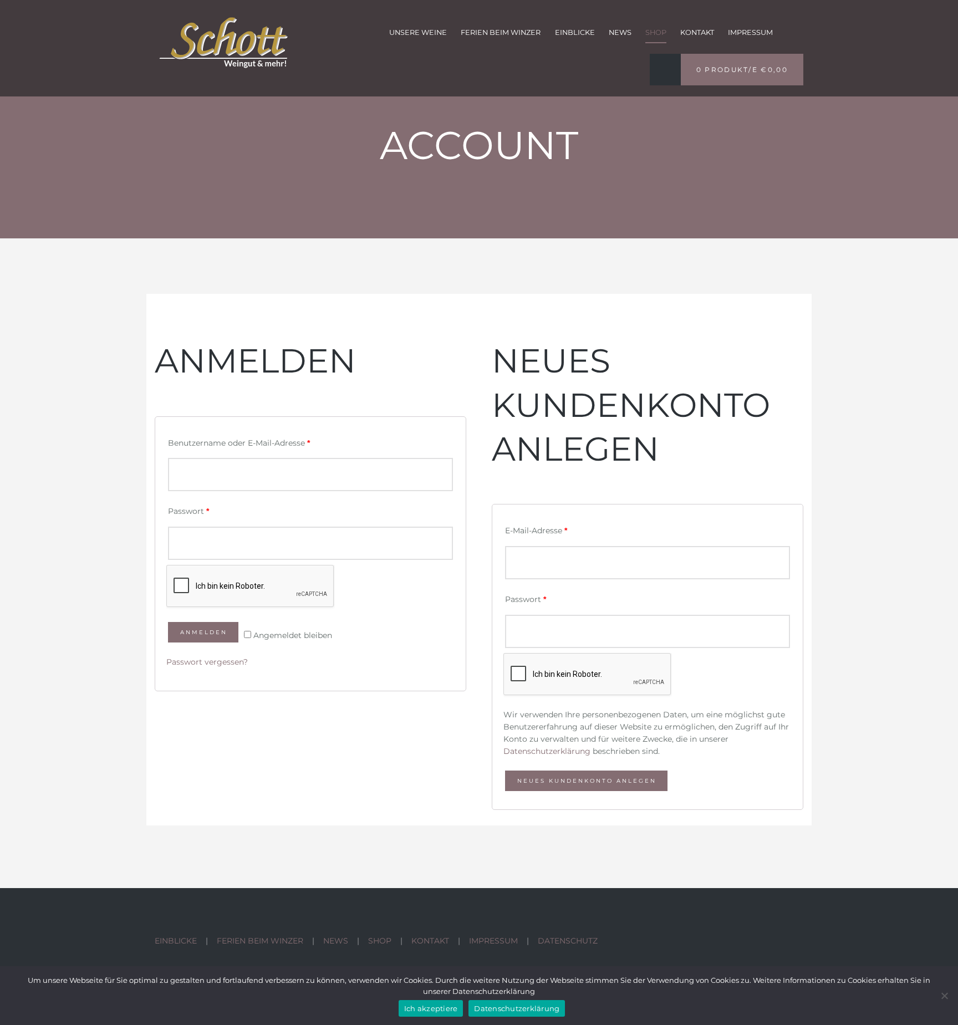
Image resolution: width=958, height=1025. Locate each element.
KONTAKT (430, 941)
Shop (655, 32)
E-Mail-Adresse (536, 531)
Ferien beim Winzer (501, 32)
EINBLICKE (176, 941)
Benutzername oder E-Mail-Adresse (239, 443)
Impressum (750, 32)
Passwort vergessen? (207, 662)
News (620, 32)
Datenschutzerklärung (546, 751)
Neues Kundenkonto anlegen (586, 780)
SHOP (379, 941)
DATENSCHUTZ (568, 941)
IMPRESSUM (493, 941)
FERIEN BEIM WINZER (260, 941)
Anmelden (203, 632)
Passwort (188, 511)
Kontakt (697, 32)
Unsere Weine (418, 32)
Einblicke (575, 32)
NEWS (335, 941)
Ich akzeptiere (431, 1008)
